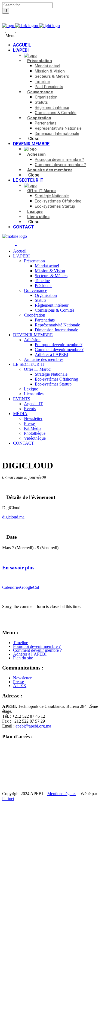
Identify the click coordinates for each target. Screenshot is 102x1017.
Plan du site (23, 658)
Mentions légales (61, 793)
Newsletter (22, 678)
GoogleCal (29, 587)
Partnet (8, 798)
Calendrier (11, 587)
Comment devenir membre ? (37, 650)
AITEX (19, 685)
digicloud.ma (13, 517)
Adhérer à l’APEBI (30, 654)
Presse (18, 681)
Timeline (20, 642)
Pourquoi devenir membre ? (37, 646)
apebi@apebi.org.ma (33, 726)
